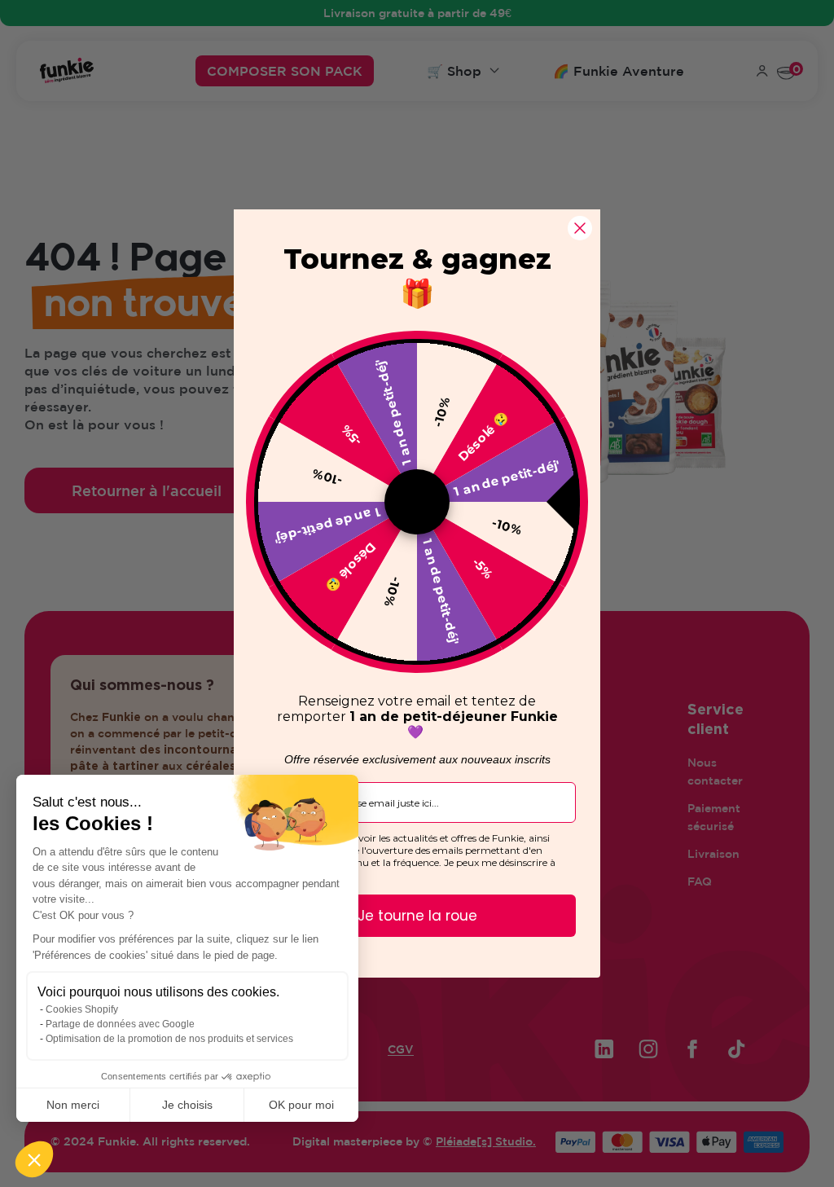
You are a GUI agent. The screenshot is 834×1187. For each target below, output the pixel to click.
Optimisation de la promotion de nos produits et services (169, 1038)
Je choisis (187, 1104)
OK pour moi (301, 1104)
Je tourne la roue (417, 915)
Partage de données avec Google (120, 1024)
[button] (34, 1159)
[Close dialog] (580, 228)
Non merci (72, 1104)
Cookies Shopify (82, 1009)
